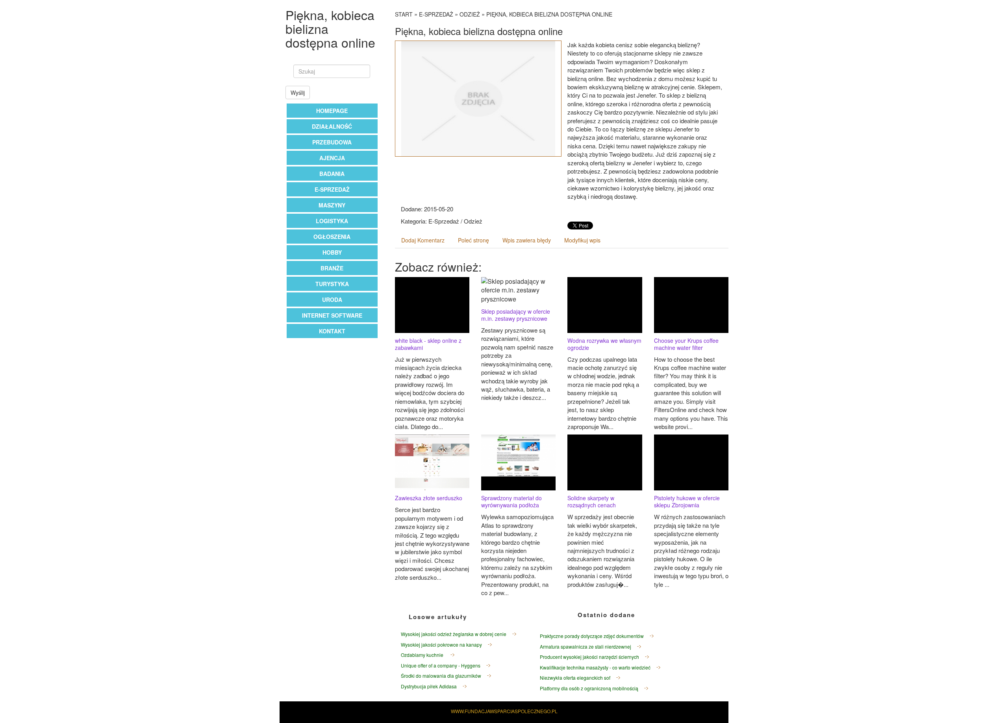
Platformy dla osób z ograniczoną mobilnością (589, 688)
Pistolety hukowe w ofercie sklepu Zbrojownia (687, 501)
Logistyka (332, 221)
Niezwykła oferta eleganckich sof (575, 677)
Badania (332, 174)
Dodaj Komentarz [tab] (423, 240)
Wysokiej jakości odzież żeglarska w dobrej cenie (453, 634)
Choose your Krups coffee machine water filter (686, 344)
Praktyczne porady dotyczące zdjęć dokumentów (592, 635)
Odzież (470, 14)
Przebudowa (332, 142)
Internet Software (332, 315)
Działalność (332, 126)
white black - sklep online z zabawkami (428, 344)
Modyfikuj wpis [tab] (582, 240)
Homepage (332, 111)
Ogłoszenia (331, 236)
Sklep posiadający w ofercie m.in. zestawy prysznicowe (515, 314)
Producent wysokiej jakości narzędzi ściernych (589, 656)
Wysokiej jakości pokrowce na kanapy (441, 644)
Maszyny (332, 205)
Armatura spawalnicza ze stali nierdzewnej (585, 646)
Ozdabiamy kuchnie (423, 654)
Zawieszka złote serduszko (428, 498)
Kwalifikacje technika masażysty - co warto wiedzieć (595, 667)
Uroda (332, 299)
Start (404, 14)
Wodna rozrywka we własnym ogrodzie (604, 344)
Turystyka (332, 284)
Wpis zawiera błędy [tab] (526, 240)
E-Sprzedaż (332, 189)
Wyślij (298, 92)
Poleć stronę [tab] (473, 240)
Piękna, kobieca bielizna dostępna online (549, 14)
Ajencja (332, 158)
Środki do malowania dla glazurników (441, 675)
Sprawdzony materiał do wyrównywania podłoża (511, 501)
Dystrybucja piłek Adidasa (429, 686)
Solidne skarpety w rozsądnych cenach (591, 501)
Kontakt (332, 331)
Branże (332, 268)
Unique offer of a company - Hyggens (440, 665)
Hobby (332, 252)
